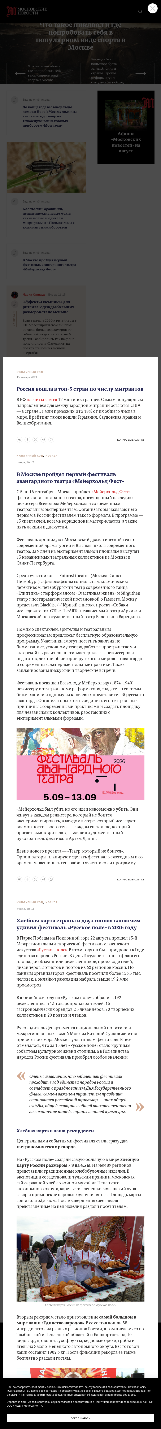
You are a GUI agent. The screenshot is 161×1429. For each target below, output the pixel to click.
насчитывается (42, 400)
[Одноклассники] (27, 440)
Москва (51, 455)
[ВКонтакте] (19, 440)
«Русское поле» (52, 950)
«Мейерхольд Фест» (111, 492)
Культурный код (30, 372)
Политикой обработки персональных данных (124, 1402)
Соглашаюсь (80, 1418)
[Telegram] (43, 440)
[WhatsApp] (51, 440)
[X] (35, 440)
